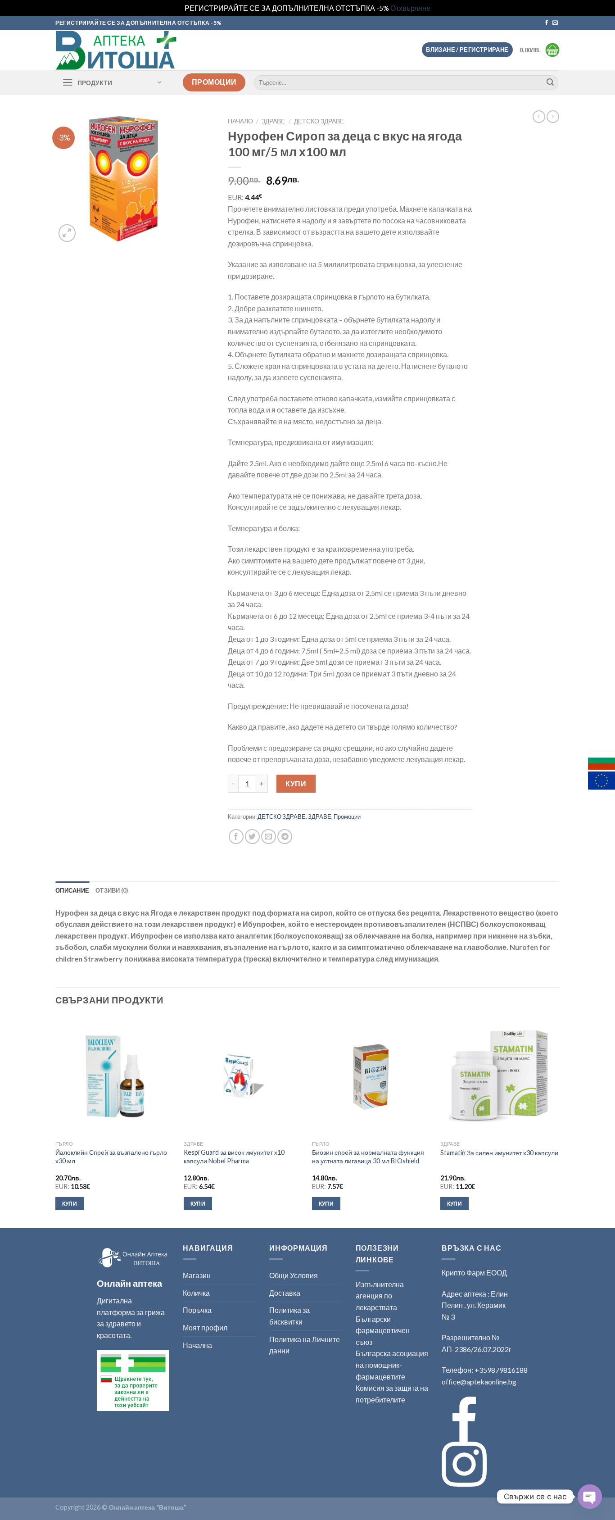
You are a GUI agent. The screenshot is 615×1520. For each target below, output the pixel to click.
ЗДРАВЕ (273, 121)
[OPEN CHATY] (590, 1496)
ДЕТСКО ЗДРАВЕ (319, 121)
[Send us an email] (555, 23)
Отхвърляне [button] (410, 8)
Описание (72, 890)
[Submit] (550, 82)
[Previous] (56, 1121)
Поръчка (197, 1310)
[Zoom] (67, 233)
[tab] (72, 890)
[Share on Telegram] (284, 836)
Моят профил (205, 1327)
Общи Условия (293, 1275)
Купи (295, 783)
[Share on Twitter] (252, 836)
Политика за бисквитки (289, 1316)
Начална (197, 1345)
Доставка (284, 1293)
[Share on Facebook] (236, 836)
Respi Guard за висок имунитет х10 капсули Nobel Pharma (234, 1156)
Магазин (197, 1275)
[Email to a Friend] (268, 836)
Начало (240, 121)
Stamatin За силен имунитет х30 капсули (499, 1153)
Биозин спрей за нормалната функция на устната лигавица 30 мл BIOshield (368, 1156)
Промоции (347, 816)
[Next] (559, 1121)
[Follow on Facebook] (546, 23)
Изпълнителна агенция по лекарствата (380, 1295)
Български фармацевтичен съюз (383, 1330)
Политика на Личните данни (304, 1345)
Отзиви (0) (111, 890)
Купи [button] (69, 1204)
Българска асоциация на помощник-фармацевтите (392, 1364)
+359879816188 (501, 1370)
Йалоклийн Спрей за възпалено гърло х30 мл (111, 1156)
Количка (196, 1293)
